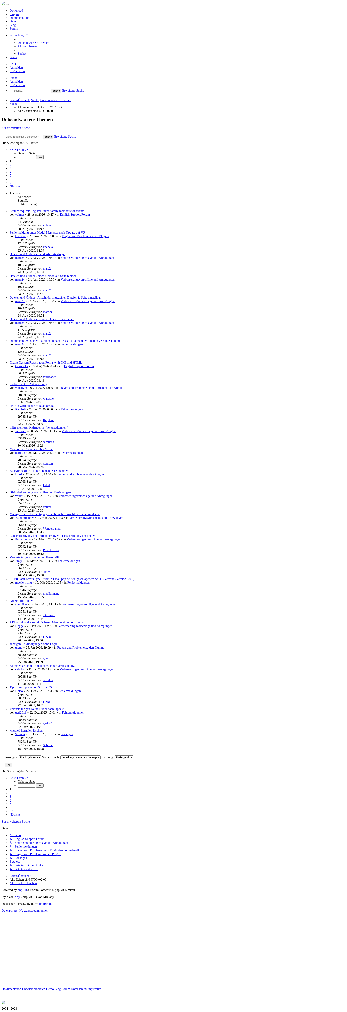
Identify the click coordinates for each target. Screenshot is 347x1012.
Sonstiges (67, 734)
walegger (21, 387)
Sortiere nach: (51, 757)
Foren (13, 57)
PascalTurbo (23, 539)
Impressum (94, 989)
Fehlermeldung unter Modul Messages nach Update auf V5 (47, 232)
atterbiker (21, 604)
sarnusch (20, 431)
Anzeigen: (12, 757)
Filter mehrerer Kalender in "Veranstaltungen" (39, 427)
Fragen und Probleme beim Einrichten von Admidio (92, 387)
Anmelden (16, 81)
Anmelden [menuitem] (16, 67)
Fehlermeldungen (72, 344)
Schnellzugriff (19, 35)
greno (18, 647)
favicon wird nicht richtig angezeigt (32, 405)
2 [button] (10, 164)
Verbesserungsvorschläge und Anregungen (88, 257)
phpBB (22, 890)
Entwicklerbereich (33, 989)
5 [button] (10, 175)
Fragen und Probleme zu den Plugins (85, 236)
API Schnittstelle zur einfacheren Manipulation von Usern (46, 622)
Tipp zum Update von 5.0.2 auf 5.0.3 (33, 687)
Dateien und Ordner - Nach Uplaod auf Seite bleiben (43, 276)
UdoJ (18, 474)
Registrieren (17, 85)
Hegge (19, 626)
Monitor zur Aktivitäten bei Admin (31, 449)
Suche (13, 78)
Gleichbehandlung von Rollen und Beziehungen (40, 492)
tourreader (21, 366)
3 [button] (10, 168)
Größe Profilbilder (21, 600)
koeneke (20, 236)
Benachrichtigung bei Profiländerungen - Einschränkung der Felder (52, 535)
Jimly (18, 561)
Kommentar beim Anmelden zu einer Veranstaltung (42, 665)
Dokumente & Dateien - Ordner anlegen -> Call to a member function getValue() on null (65, 340)
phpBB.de (45, 903)
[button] (19, 149)
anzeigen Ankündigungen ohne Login (34, 644)
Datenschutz (79, 989)
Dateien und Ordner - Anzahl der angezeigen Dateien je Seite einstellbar (55, 297)
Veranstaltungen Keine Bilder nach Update (37, 709)
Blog (13, 25)
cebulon (20, 669)
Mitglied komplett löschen (26, 730)
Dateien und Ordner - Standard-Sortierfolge (37, 254)
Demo (13, 21)
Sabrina (20, 734)
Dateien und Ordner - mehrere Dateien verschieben (42, 319)
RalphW (20, 409)
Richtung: (108, 757)
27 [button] (11, 182)
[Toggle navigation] (7, 4)
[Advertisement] (122, 959)
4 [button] (10, 172)
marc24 (20, 257)
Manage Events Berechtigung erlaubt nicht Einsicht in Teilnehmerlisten (55, 514)
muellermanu (23, 582)
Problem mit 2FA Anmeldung (28, 384)
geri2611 (20, 712)
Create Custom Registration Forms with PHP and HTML (46, 362)
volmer (19, 214)
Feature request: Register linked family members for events (47, 211)
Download (16, 10)
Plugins (14, 14)
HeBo (19, 691)
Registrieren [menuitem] (17, 71)
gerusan (20, 452)
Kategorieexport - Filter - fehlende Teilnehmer (39, 470)
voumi (19, 496)
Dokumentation (19, 17)
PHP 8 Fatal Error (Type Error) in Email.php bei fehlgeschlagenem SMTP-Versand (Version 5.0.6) (72, 579)
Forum (14, 28)
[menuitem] (33, 42)
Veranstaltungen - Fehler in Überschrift (34, 557)
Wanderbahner (24, 517)
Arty (17, 897)
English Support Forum (75, 214)
